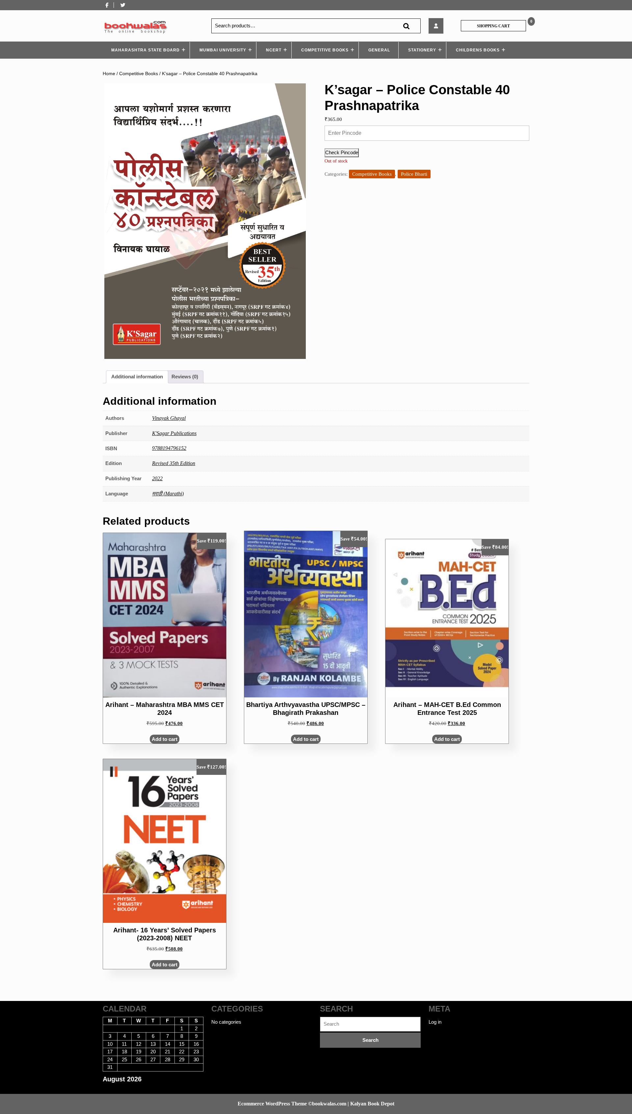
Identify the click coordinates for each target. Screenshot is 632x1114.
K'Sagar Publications (174, 433)
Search (406, 26)
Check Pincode (341, 152)
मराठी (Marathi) (168, 493)
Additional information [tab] (137, 376)
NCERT (273, 50)
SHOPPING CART (493, 26)
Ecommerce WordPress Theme (272, 1103)
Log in (435, 1022)
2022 (157, 478)
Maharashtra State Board (145, 50)
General (379, 50)
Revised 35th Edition (173, 463)
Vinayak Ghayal (169, 418)
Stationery (422, 50)
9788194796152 (169, 448)
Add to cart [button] (164, 739)
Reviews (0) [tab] (184, 376)
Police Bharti (414, 174)
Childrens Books (478, 50)
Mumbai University (222, 50)
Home (109, 73)
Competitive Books (325, 50)
